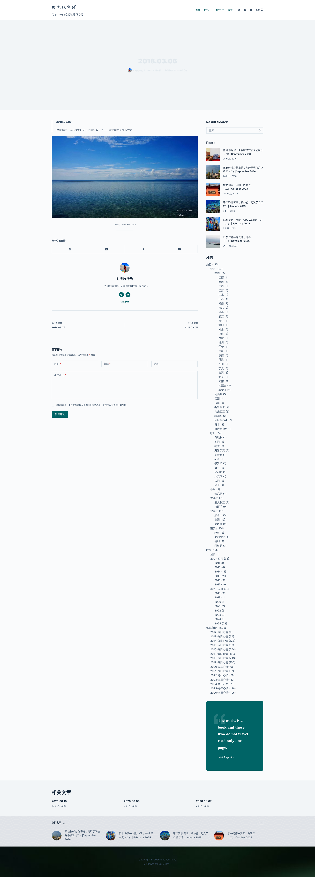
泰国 (217, 398)
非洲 (213, 489)
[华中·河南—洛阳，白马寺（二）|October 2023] (213, 189)
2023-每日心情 (219, 679)
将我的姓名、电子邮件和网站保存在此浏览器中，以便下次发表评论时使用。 (92, 405)
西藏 (221, 338)
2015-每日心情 (219, 645)
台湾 (221, 372)
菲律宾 (218, 415)
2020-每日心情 (219, 666)
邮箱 (107, 363)
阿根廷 (218, 545)
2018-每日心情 (181, 70)
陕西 (221, 355)
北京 (221, 377)
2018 (217, 593)
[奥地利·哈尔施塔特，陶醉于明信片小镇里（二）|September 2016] (213, 172)
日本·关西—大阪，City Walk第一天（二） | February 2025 (136, 835)
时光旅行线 (64, 7)
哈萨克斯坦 (221, 428)
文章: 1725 (124, 302)
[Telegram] (143, 249)
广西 (221, 286)
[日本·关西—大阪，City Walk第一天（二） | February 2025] (213, 224)
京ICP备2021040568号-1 (157, 864)
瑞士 (217, 485)
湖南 (221, 303)
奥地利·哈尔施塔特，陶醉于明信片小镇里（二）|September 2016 (82, 835)
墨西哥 (218, 524)
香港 (221, 359)
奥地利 (218, 437)
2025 (217, 623)
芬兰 (217, 459)
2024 (217, 619)
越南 (217, 402)
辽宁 (221, 346)
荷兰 (217, 467)
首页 (198, 9)
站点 (156, 363)
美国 (217, 519)
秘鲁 (217, 532)
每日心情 (169, 70)
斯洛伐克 (219, 450)
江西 (221, 277)
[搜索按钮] (260, 130)
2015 (217, 576)
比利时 (218, 472)
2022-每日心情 (219, 675)
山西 (221, 299)
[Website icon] (121, 294)
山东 (221, 294)
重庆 (221, 351)
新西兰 (218, 506)
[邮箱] (179, 249)
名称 (57, 363)
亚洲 (213, 268)
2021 (217, 606)
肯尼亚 (218, 493)
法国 (217, 480)
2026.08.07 (204, 801)
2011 (217, 562)
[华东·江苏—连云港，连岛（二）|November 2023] (213, 241)
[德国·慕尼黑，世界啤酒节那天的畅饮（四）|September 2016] (213, 154)
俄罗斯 (218, 463)
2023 (217, 614)
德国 (217, 441)
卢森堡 (218, 476)
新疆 (221, 281)
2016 (217, 580)
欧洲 (213, 433)
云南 (221, 381)
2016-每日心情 (219, 649)
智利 (217, 541)
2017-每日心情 (219, 653)
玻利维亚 (219, 537)
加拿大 (218, 515)
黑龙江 (222, 390)
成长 (213, 554)
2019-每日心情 (219, 662)
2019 (217, 597)
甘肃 (221, 329)
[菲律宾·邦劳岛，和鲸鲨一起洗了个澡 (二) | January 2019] (213, 206)
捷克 (217, 446)
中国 (217, 273)
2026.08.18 (59, 801)
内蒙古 (222, 385)
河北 (221, 307)
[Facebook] (245, 10)
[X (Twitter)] (239, 10)
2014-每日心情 (219, 640)
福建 (221, 333)
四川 (221, 363)
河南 (221, 312)
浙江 (221, 316)
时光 (206, 9)
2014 (217, 571)
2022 (217, 610)
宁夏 (221, 368)
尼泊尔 (218, 394)
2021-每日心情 (219, 671)
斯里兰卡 (219, 407)
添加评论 (60, 375)
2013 (217, 567)
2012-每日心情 (219, 632)
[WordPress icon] (128, 294)
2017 (217, 584)
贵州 (221, 342)
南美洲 (214, 528)
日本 (217, 424)
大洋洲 (214, 498)
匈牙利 (218, 454)
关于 (230, 9)
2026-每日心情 (219, 692)
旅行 (218, 9)
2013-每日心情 (219, 636)
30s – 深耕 (216, 589)
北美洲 (214, 511)
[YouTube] (251, 10)
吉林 (221, 320)
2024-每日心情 (219, 684)
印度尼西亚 (221, 420)
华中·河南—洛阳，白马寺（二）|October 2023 (241, 835)
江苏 (221, 290)
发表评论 (60, 414)
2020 (217, 601)
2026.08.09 (132, 801)
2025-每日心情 (219, 688)
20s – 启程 (216, 558)
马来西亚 (219, 411)
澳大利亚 (219, 502)
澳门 (221, 325)
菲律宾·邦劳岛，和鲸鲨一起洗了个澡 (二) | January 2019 (190, 835)
